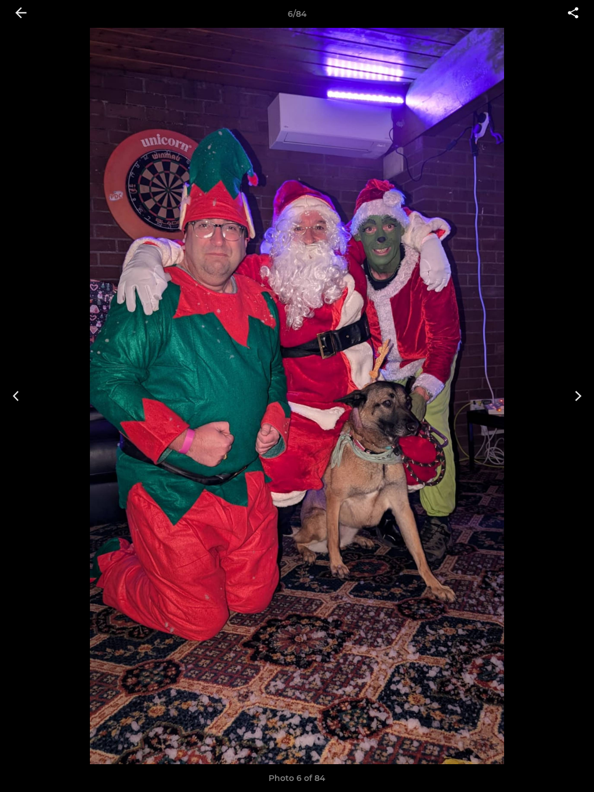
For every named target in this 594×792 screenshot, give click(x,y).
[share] (573, 14)
